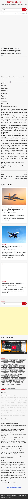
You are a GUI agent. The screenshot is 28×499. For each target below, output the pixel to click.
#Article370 (12, 360)
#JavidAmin (4, 370)
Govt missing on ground (10, 166)
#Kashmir (21, 370)
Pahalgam (18, 382)
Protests (3, 384)
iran (23, 380)
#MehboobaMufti (5, 376)
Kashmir (3, 382)
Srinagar (6, 164)
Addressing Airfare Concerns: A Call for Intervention (12, 246)
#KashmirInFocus (14, 372)
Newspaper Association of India (14, 487)
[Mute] (22, 353)
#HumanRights (4, 366)
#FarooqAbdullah (19, 362)
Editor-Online (20, 53)
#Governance (10, 364)
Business (8, 162)
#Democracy (12, 362)
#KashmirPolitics (5, 374)
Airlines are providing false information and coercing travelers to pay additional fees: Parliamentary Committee (13, 209)
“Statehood (18, 384)
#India (10, 366)
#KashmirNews (21, 372)
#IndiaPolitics (4, 368)
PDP (22, 382)
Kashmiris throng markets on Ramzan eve (13, 283)
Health (18, 162)
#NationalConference (6, 378)
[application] (14, 347)
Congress (19, 380)
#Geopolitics (4, 364)
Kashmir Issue (9, 382)
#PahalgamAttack (22, 378)
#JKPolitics (16, 370)
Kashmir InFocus (14, 2)
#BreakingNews (22, 360)
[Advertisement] (14, 29)
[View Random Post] (16, 13)
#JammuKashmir (21, 368)
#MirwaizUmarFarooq (14, 376)
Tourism (12, 384)
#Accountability (5, 360)
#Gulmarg (17, 364)
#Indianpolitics (22, 366)
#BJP (17, 360)
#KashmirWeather (21, 374)
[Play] (3, 353)
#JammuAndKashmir (12, 368)
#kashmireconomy (5, 372)
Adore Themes (9, 497)
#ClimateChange (5, 362)
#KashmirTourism (13, 374)
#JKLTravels (10, 370)
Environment (14, 162)
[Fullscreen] (25, 353)
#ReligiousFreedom (12, 380)
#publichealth (4, 380)
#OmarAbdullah (15, 378)
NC (13, 382)
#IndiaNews (15, 366)
